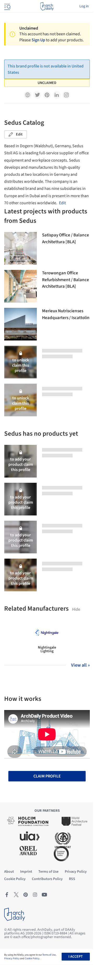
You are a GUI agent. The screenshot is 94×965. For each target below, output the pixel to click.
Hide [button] (76, 609)
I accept (75, 956)
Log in (84, 6)
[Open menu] (6, 6)
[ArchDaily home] (47, 6)
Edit (19, 134)
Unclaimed (47, 83)
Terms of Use (49, 955)
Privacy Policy (12, 958)
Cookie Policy (32, 958)
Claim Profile (47, 776)
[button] (28, 95)
